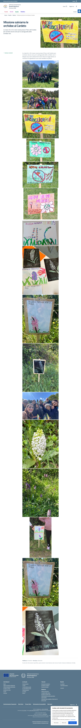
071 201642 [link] (24, 710)
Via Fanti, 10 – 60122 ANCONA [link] (42, 709)
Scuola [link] (6, 12)
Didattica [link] (23, 12)
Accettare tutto (72, 722)
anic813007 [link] (45, 714)
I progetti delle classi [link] (45, 693)
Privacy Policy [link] (28, 704)
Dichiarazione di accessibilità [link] (39, 704)
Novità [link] (16, 12)
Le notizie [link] (62, 684)
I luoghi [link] (23, 685)
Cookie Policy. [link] (73, 719)
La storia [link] (24, 691)
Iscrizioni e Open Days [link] (46, 694)
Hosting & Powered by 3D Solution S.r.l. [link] (40, 721)
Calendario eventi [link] (64, 685)
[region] (64, 715)
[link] (79, 11)
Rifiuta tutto (64, 722)
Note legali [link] (49, 704)
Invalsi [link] (4, 691)
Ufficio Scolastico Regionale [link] (9, 685)
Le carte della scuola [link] (26, 688)
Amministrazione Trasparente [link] (9, 704)
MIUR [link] (4, 684)
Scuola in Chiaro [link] (6, 688)
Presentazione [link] (25, 684)
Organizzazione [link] (25, 690)
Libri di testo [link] (44, 697)
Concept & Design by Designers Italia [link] (40, 723)
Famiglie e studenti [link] (45, 685)
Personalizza (56, 722)
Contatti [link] (75, 12)
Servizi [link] (11, 12)
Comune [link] (5, 693)
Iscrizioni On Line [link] (7, 690)
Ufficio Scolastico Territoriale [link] (9, 687)
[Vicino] (77, 707)
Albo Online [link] (20, 704)
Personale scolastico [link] (45, 684)
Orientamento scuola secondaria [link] (48, 696)
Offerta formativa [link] (45, 691)
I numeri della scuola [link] (26, 687)
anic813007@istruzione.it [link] (34, 710)
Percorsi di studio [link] (44, 687)
